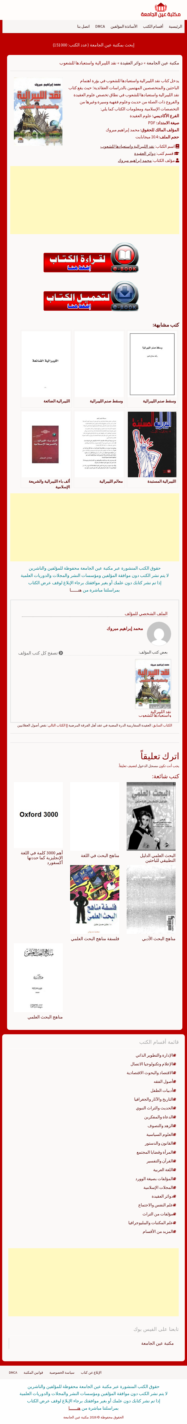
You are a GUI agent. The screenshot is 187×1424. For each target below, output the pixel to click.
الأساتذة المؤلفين (124, 26)
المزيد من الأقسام (158, 1231)
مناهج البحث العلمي (45, 1017)
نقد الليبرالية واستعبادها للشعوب (127, 146)
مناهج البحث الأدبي (159, 938)
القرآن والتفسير (160, 1161)
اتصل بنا (83, 26)
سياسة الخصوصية (62, 1372)
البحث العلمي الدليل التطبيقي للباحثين (158, 858)
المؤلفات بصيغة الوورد (154, 1178)
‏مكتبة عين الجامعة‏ (157, 1343)
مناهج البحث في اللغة (100, 855)
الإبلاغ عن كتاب (91, 1372)
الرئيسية (175, 26)
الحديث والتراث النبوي (154, 1108)
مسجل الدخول (148, 766)
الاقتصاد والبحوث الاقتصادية (150, 1072)
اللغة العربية (163, 1169)
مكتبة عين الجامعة (163, 63)
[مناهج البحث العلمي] (38, 977)
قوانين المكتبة (33, 1372)
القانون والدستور (159, 1143)
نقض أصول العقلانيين (32, 725)
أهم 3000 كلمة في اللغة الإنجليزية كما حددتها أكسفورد (42, 857)
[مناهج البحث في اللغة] (94, 816)
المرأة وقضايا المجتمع (155, 1152)
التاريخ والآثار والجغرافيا (153, 1099)
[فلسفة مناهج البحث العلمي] (94, 899)
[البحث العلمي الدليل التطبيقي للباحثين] (151, 816)
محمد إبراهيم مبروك (135, 160)
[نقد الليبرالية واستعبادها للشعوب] (38, 111)
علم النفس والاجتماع (155, 1205)
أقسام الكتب (153, 26)
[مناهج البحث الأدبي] (151, 899)
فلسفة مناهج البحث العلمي (95, 938)
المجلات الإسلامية (158, 1187)
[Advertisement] (94, 200)
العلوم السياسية (159, 1134)
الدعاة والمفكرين (158, 1117)
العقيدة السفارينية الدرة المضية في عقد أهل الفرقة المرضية (109, 725)
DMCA (100, 26)
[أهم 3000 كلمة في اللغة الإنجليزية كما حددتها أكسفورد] (38, 815)
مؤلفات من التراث (157, 1214)
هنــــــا (76, 590)
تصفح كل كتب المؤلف (38, 653)
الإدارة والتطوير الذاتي (154, 1055)
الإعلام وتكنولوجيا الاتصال (152, 1064)
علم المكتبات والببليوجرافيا (150, 1222)
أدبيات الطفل (161, 1090)
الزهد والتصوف (160, 1125)
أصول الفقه (163, 1081)
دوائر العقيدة (131, 63)
